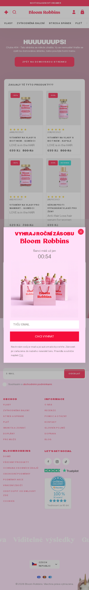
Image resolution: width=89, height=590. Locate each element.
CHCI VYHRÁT (44, 336)
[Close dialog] (80, 231)
